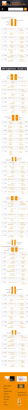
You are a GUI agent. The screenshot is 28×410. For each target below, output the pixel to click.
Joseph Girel (10, 231)
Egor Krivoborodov (11, 175)
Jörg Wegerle (23, 365)
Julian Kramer (23, 278)
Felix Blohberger (10, 223)
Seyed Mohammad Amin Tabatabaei (10, 204)
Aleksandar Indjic (11, 163)
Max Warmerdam (24, 336)
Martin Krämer (11, 33)
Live (5, 402)
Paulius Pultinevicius (12, 257)
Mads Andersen (23, 349)
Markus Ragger (23, 344)
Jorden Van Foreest (22, 42)
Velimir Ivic (23, 162)
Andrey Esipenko (22, 46)
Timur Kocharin (12, 111)
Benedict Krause (22, 227)
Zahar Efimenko (23, 171)
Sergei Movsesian (12, 102)
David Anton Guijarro (11, 353)
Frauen (6, 399)
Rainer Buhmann (12, 365)
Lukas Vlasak (12, 282)
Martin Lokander (11, 227)
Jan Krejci (11, 37)
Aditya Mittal (22, 167)
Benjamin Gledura (10, 131)
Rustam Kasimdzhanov (11, 86)
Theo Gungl (20, 151)
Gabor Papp (23, 266)
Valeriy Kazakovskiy (12, 253)
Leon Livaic (10, 28)
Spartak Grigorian (23, 188)
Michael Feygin (21, 139)
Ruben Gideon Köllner (10, 152)
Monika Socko (22, 231)
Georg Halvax (22, 361)
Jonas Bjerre (23, 208)
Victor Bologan (22, 56)
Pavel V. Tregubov (21, 131)
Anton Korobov (12, 357)
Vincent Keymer (13, 82)
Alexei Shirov (12, 98)
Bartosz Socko (22, 215)
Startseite (7, 386)
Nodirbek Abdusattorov (11, 336)
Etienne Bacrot (13, 94)
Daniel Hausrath (21, 143)
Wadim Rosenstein (22, 60)
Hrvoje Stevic (22, 102)
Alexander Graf (10, 147)
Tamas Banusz (10, 139)
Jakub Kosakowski (10, 56)
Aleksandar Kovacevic (23, 111)
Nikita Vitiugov (11, 89)
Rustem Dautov (10, 143)
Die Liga (7, 397)
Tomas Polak (11, 42)
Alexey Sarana (11, 348)
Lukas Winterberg (10, 60)
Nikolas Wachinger (23, 184)
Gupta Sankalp (12, 171)
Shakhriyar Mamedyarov (11, 340)
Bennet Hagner (13, 107)
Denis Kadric (22, 94)
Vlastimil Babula (23, 180)
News (6, 388)
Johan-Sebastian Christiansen (23, 203)
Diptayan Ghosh (12, 167)
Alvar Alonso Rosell (10, 219)
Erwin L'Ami (23, 340)
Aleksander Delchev (11, 188)
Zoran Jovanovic (23, 107)
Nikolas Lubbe (23, 274)
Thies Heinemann (24, 282)
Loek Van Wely (23, 353)
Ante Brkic (23, 85)
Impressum (22, 392)
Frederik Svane (23, 257)
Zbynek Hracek (22, 175)
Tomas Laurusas (12, 262)
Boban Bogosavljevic (11, 184)
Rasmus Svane (23, 262)
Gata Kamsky (10, 135)
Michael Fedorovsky (10, 236)
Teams (6, 394)
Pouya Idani (10, 214)
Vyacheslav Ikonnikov (12, 274)
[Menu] (2, 9)
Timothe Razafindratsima (11, 270)
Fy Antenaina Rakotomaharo (11, 266)
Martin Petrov (11, 179)
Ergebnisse (8, 391)
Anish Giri (22, 33)
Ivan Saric (23, 81)
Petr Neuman (11, 278)
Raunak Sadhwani (22, 50)
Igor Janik (22, 218)
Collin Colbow (23, 192)
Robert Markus (23, 98)
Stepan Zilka (11, 46)
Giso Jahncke (22, 236)
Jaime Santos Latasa (11, 210)
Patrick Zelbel (20, 135)
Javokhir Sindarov (22, 37)
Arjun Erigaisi (21, 29)
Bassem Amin (11, 361)
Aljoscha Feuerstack (22, 223)
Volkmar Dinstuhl (21, 147)
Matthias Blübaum (10, 126)
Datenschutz (22, 395)
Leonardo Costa (24, 270)
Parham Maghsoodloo (11, 344)
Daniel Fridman (21, 126)
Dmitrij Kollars (10, 122)
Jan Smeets (23, 356)
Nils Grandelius (24, 253)
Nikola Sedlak (11, 191)
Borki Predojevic (23, 90)
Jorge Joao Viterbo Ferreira (10, 51)
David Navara (21, 122)
